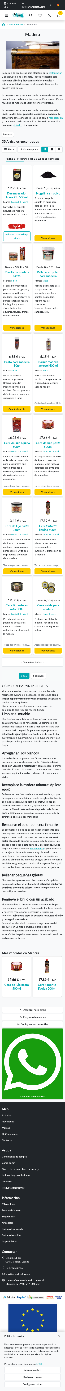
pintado (17, 125)
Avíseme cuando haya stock (16, 236)
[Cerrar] (59, 1335)
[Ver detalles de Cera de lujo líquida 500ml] (17, 424)
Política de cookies (11, 1235)
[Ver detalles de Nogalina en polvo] (48, 175)
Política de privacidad (13, 1229)
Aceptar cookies (32, 1369)
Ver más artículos (32, 662)
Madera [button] (31, 24)
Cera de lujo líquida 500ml (17, 445)
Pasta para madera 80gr (17, 364)
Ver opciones (48, 238)
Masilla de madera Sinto (17, 274)
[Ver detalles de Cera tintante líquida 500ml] (48, 507)
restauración (55, 72)
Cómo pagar (8, 1162)
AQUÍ (39, 1364)
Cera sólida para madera (48, 607)
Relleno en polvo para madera (48, 274)
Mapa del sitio (9, 1241)
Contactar (7, 1140)
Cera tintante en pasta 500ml (17, 607)
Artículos (6, 1115)
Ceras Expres (49, 614)
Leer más (7, 134)
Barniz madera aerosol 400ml (48, 364)
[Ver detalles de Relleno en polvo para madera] (48, 253)
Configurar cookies (32, 1384)
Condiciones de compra (14, 1156)
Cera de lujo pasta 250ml (17, 528)
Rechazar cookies (32, 1377)
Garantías (7, 1181)
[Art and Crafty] (18, 15)
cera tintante (37, 848)
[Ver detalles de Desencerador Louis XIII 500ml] (17, 175)
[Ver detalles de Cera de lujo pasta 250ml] (17, 507)
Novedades (8, 1121)
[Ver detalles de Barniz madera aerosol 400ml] (48, 343)
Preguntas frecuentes (13, 1187)
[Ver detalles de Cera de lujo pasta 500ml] (48, 424)
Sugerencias (8, 1216)
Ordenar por (29, 149)
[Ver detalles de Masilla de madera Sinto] (17, 253)
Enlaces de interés (11, 1210)
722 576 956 (10, 5)
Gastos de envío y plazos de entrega (20, 1169)
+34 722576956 (14, 1267)
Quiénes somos (10, 1134)
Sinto (14, 280)
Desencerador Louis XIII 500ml (17, 195)
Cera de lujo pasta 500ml (48, 445)
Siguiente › (38, 675)
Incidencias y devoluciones (16, 1175)
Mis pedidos (8, 1204)
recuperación (56, 117)
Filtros (10, 149)
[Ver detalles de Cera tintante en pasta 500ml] (17, 587)
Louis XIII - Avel (19, 201)
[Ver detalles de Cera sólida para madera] (48, 587)
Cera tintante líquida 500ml (48, 528)
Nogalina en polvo (48, 193)
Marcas (6, 1127)
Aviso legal (7, 1222)
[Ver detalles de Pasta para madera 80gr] (17, 343)
